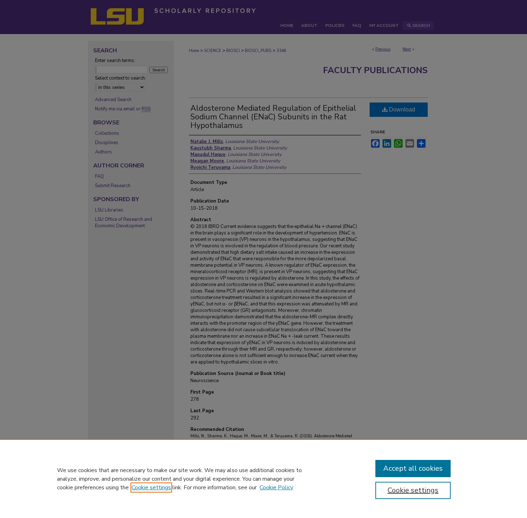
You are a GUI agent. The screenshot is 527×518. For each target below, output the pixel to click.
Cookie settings (151, 487)
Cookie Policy (276, 487)
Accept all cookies (413, 468)
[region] (263, 478)
